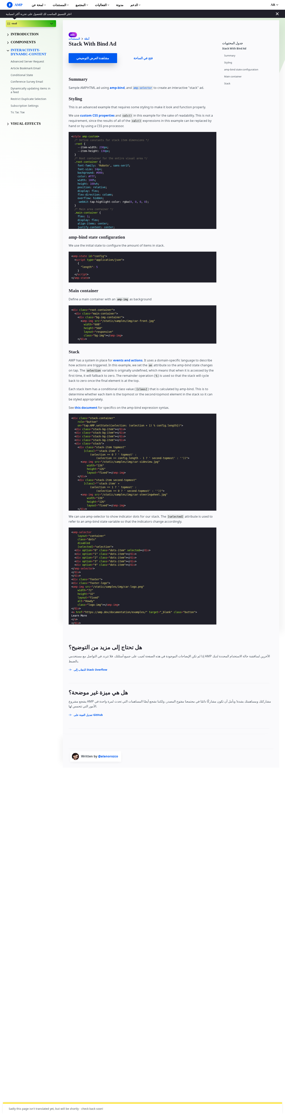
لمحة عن (37, 5)
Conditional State (22, 75)
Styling (228, 62)
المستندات (59, 5)
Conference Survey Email (27, 81)
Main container (233, 76)
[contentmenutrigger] (248, 42)
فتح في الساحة (143, 58)
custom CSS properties (97, 115)
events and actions (127, 360)
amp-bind (117, 88)
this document (86, 407)
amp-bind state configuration (241, 69)
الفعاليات (101, 5)
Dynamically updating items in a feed (30, 90)
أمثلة (86, 38)
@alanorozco (108, 756)
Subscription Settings (25, 105)
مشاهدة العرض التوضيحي (92, 58)
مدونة (120, 5)
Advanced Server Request (27, 61)
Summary (229, 55)
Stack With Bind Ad (234, 48)
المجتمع (81, 5)
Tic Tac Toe (18, 112)
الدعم (134, 5)
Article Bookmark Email (26, 68)
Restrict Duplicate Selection (28, 99)
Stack (227, 83)
